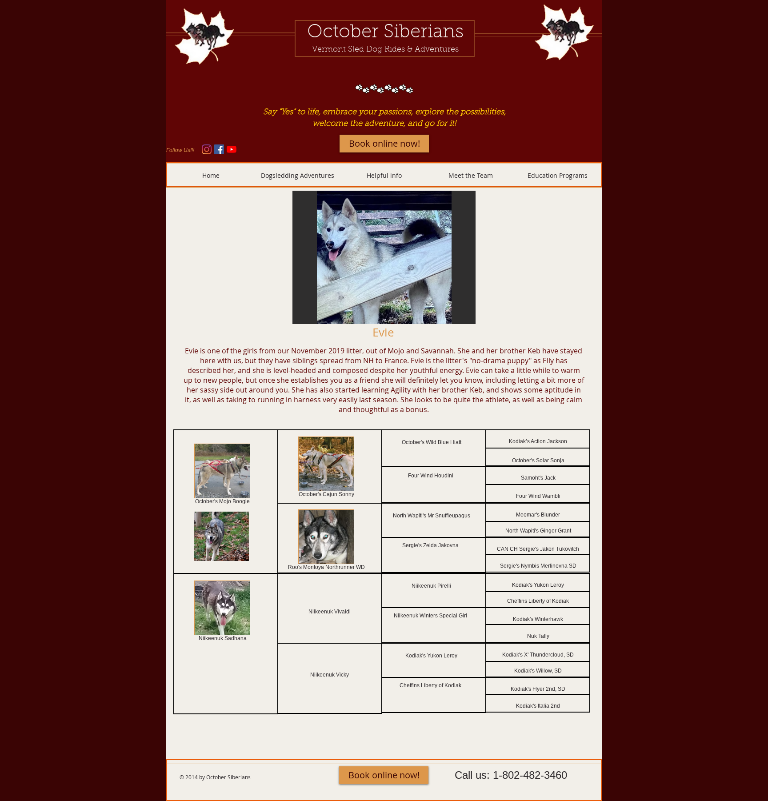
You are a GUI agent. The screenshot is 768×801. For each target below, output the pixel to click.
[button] (384, 257)
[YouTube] (231, 149)
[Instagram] (207, 149)
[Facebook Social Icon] (219, 149)
